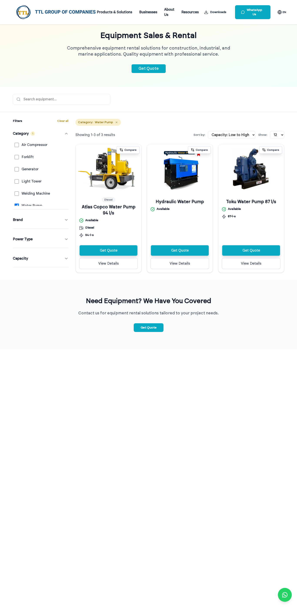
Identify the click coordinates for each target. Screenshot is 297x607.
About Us (169, 12)
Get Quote (148, 69)
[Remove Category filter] (116, 122)
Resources (190, 12)
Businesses (148, 12)
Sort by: (199, 134)
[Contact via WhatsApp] (285, 595)
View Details (108, 263)
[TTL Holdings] (56, 12)
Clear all (62, 121)
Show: (262, 134)
